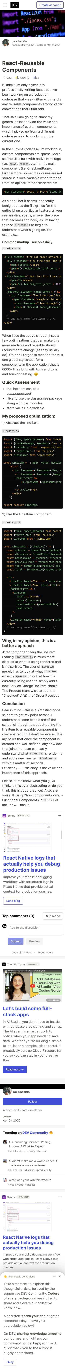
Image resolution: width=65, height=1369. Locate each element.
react (8, 77)
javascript (23, 77)
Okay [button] (10, 1362)
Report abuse (45, 952)
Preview (34, 941)
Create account (50, 5)
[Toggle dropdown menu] (59, 816)
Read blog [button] (13, 901)
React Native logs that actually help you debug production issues (31, 864)
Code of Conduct (22, 952)
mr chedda (19, 41)
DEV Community (35, 1132)
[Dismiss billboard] (59, 1276)
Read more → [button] (15, 1069)
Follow (32, 1101)
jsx (36, 77)
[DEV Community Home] (14, 5)
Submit (16, 941)
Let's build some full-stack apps (27, 1011)
